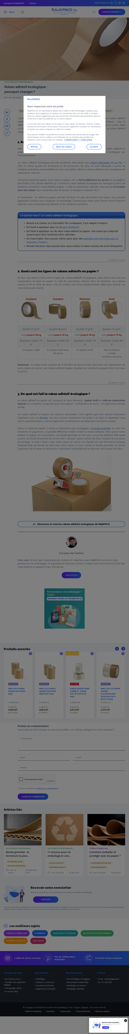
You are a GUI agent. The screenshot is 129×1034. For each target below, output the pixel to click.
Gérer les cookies (64, 147)
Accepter (94, 147)
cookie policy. (86, 140)
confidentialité (71, 140)
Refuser (34, 147)
